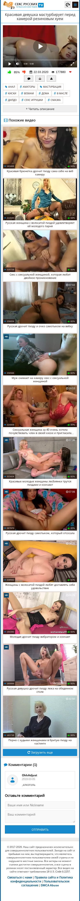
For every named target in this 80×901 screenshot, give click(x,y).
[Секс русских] (23, 5)
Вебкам (27, 93)
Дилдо (11, 100)
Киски (10, 93)
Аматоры (27, 87)
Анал (11, 86)
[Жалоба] (51, 78)
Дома (44, 93)
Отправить (40, 829)
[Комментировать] (28, 78)
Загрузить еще (41, 752)
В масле (61, 93)
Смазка (54, 100)
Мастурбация (52, 86)
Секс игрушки (32, 100)
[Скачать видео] (40, 78)
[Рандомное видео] (68, 4)
